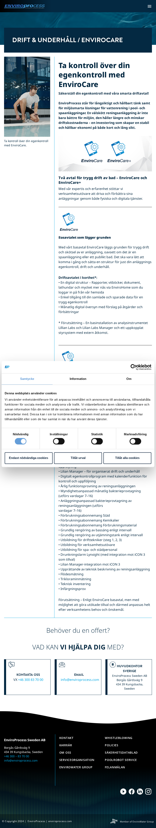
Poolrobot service (121, 760)
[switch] (59, 441)
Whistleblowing (118, 738)
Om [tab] (128, 378)
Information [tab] (78, 378)
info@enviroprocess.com (80, 679)
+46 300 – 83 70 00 (16, 756)
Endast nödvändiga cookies (28, 458)
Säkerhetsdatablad (121, 752)
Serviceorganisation (76, 760)
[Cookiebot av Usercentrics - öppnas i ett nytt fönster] (133, 367)
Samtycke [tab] (27, 378)
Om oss (65, 752)
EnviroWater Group (76, 767)
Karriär (65, 745)
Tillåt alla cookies (127, 458)
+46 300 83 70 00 (30, 679)
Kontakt (66, 738)
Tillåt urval (78, 458)
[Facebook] (131, 791)
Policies (111, 745)
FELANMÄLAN (115, 767)
